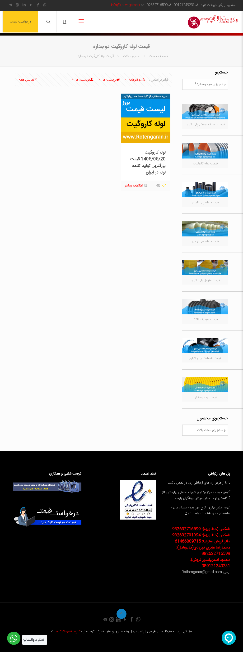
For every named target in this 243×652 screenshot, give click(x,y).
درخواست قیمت (20, 22)
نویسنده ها (82, 80)
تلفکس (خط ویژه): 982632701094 (201, 535)
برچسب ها (109, 80)
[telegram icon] (10, 5)
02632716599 (157, 5)
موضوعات (135, 80)
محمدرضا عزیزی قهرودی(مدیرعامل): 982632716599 (203, 550)
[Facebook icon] (38, 5)
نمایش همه (26, 80)
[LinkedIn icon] (24, 5)
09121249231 (184, 5)
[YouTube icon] (31, 5)
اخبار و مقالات (131, 56)
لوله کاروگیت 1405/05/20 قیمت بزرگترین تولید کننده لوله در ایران (148, 162)
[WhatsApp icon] (45, 5)
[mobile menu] (81, 22)
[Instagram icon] (17, 5)
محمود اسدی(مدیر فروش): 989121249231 (210, 563)
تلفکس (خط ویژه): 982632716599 (201, 529)
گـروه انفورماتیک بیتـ (66, 631)
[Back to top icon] (121, 614)
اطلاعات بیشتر (134, 186)
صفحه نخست (158, 56)
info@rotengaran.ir (125, 5)
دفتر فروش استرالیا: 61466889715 (202, 541)
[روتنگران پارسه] (212, 21)
